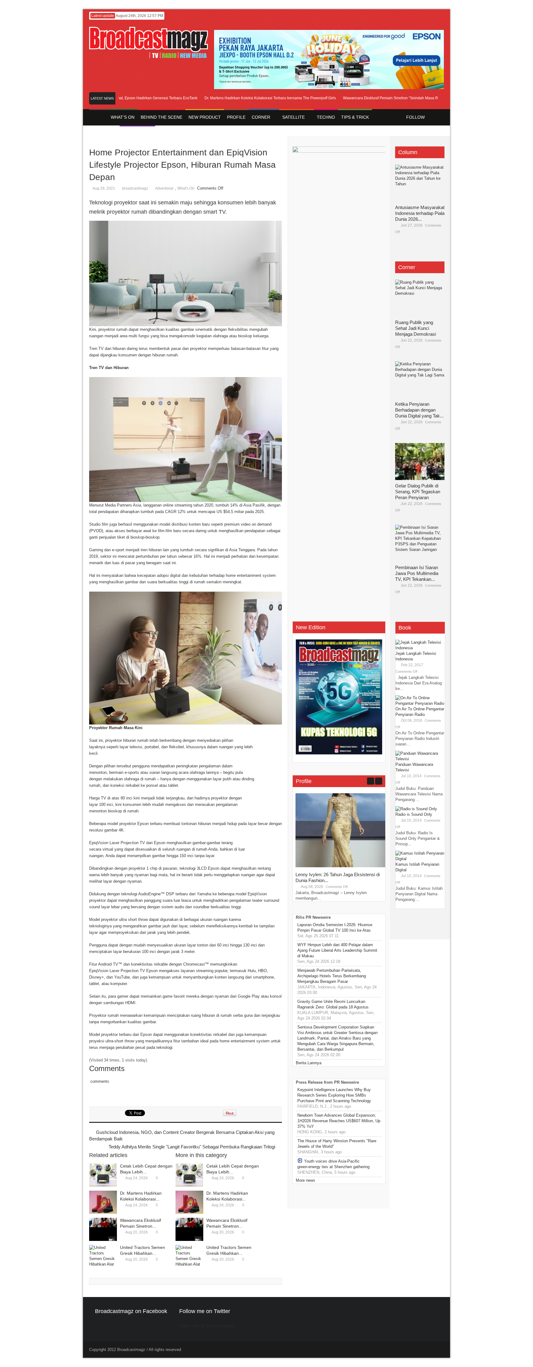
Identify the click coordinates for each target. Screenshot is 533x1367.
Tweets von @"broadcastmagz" (207, 1326)
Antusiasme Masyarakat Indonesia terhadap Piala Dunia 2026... (419, 213)
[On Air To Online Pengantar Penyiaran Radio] (420, 703)
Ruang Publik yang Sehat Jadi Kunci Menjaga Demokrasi (415, 328)
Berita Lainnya (308, 1063)
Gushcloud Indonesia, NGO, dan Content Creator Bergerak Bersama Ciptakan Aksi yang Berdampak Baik (182, 1135)
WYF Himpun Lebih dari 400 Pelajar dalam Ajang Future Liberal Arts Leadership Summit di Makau (337, 950)
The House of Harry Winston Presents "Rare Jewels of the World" (336, 1144)
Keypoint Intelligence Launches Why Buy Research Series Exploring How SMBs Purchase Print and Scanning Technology (334, 1095)
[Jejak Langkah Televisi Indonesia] (420, 648)
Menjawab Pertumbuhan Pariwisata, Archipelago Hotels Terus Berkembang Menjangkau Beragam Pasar (331, 976)
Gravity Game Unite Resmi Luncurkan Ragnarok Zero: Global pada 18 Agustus (333, 1004)
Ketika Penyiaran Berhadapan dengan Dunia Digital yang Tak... (419, 409)
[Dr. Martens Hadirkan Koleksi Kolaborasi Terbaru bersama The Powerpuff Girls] (103, 1202)
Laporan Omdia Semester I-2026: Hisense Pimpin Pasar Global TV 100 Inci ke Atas (334, 927)
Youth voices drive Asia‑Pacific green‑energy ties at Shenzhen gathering (333, 1164)
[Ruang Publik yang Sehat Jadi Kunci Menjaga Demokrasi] (419, 298)
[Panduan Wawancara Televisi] (420, 759)
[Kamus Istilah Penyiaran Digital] (420, 858)
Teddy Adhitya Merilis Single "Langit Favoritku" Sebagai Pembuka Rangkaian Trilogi (192, 1146)
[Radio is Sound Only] (416, 809)
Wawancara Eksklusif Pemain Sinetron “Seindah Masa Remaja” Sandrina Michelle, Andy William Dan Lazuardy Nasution (422, 98)
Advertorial (164, 188)
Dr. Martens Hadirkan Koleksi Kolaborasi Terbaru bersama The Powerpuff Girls (248, 98)
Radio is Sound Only (413, 814)
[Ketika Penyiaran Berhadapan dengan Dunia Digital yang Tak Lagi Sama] (419, 379)
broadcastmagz (135, 188)
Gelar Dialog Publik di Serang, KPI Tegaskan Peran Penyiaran (417, 491)
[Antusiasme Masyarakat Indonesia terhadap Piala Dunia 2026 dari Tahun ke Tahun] (419, 183)
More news (305, 1180)
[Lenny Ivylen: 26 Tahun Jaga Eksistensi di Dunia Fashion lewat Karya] (341, 866)
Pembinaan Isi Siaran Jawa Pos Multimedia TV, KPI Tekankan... (416, 573)
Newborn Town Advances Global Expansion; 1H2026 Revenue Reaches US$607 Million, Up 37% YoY (338, 1121)
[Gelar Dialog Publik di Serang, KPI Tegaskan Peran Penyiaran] (419, 461)
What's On (185, 188)
